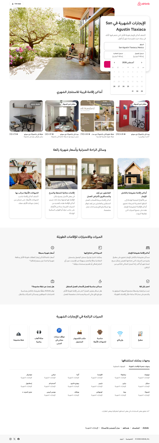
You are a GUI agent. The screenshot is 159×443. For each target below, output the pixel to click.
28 (114, 86)
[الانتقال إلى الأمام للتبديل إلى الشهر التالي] (114, 62)
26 (123, 86)
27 (119, 86)
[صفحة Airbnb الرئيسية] (144, 3)
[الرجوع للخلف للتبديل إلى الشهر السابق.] (141, 62)
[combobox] (125, 47)
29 (142, 91)
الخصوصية (129, 439)
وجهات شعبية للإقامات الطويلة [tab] (139, 366)
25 (128, 86)
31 (132, 91)
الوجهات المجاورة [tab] (119, 366)
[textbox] (135, 56)
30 (137, 91)
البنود (122, 439)
